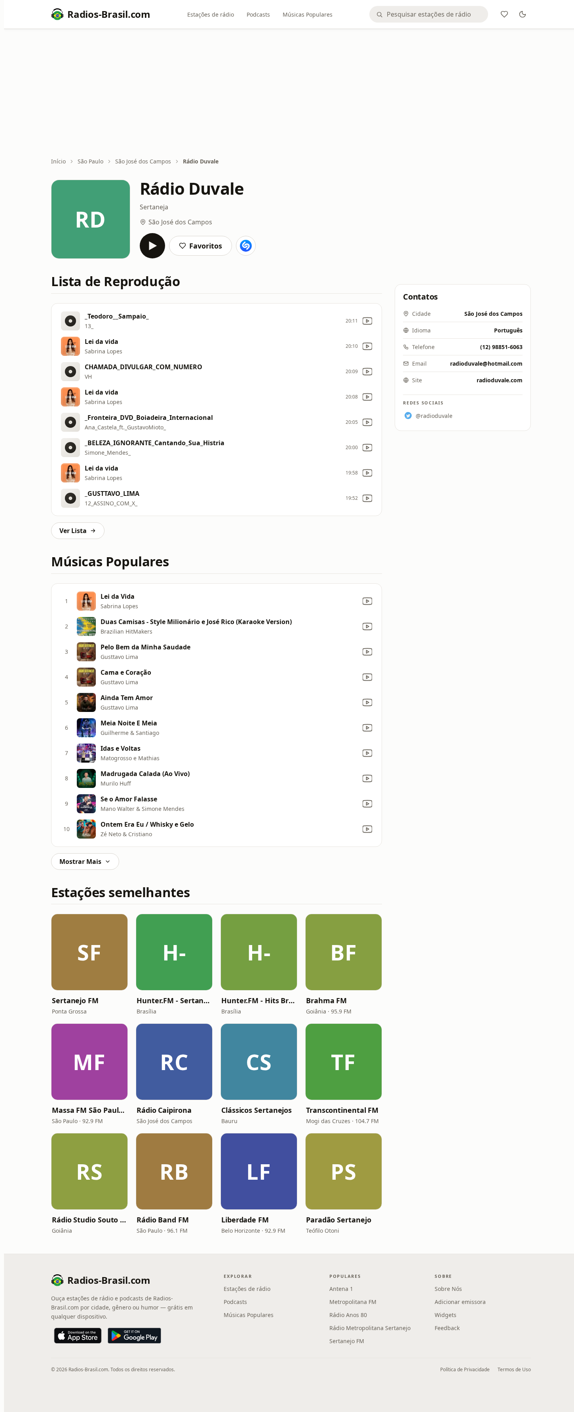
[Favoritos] (504, 14)
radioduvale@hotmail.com (486, 363)
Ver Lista (73, 530)
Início (58, 161)
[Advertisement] (290, 93)
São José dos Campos (143, 161)
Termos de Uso (514, 1369)
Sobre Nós (448, 1288)
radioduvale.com (500, 380)
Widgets (445, 1315)
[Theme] (522, 14)
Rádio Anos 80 (348, 1315)
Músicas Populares (308, 14)
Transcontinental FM (342, 1110)
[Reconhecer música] (246, 246)
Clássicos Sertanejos (256, 1110)
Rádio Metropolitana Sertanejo (370, 1328)
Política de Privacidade (465, 1369)
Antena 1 (341, 1288)
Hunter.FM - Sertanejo (174, 1000)
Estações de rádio (210, 14)
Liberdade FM (245, 1219)
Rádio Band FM (163, 1219)
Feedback (447, 1328)
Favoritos (205, 246)
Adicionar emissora (460, 1302)
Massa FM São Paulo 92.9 (89, 1110)
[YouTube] (367, 321)
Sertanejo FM (75, 1000)
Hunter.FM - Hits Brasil (259, 1000)
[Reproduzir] (152, 245)
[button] (89, 952)
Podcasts (258, 14)
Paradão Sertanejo (338, 1219)
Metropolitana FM (352, 1302)
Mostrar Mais (80, 861)
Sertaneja (154, 207)
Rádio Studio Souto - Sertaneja (89, 1219)
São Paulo (90, 161)
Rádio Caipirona (164, 1110)
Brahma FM (326, 1000)
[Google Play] (134, 1336)
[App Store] (78, 1336)
